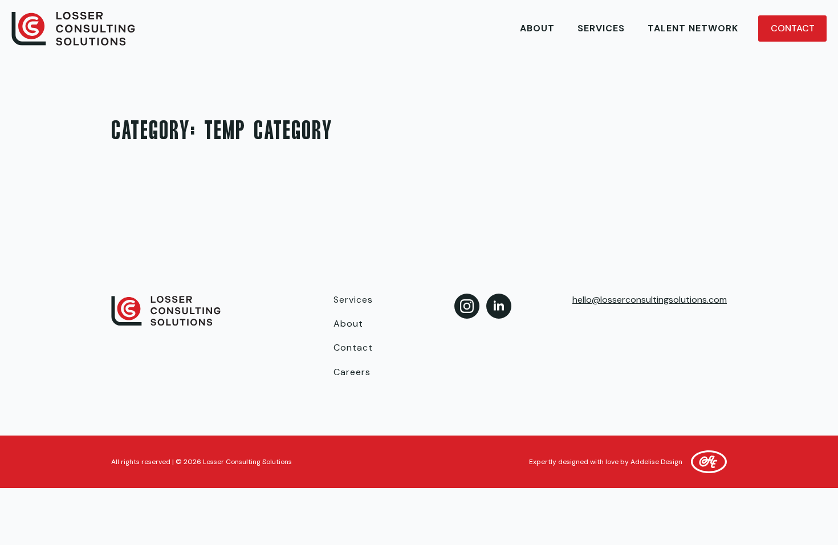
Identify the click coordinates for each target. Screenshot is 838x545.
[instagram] (466, 306)
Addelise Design (656, 461)
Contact (353, 347)
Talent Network (693, 28)
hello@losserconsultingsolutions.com (649, 300)
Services (601, 28)
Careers (352, 372)
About (537, 28)
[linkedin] (498, 306)
